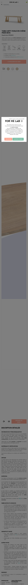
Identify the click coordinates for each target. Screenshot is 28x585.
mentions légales (14, 127)
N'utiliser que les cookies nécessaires (16, 118)
